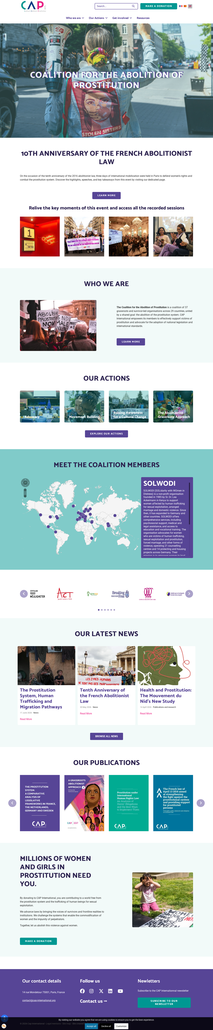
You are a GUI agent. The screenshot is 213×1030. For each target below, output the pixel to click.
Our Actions (96, 18)
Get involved (120, 18)
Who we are (73, 18)
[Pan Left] (22, 482)
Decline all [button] (106, 1026)
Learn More (106, 195)
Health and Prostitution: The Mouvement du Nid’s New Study (166, 695)
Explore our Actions (106, 434)
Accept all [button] (91, 1026)
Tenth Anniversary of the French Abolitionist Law (104, 695)
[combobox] (112, 6)
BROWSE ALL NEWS (106, 736)
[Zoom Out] (25, 496)
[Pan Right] (28, 482)
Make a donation (158, 6)
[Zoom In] (25, 489)
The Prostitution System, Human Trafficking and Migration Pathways (41, 698)
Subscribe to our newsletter (164, 1002)
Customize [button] (121, 1026)
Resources (143, 18)
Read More (26, 719)
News (36, 713)
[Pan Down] (25, 485)
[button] (4, 1026)
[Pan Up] (25, 479)
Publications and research (164, 707)
